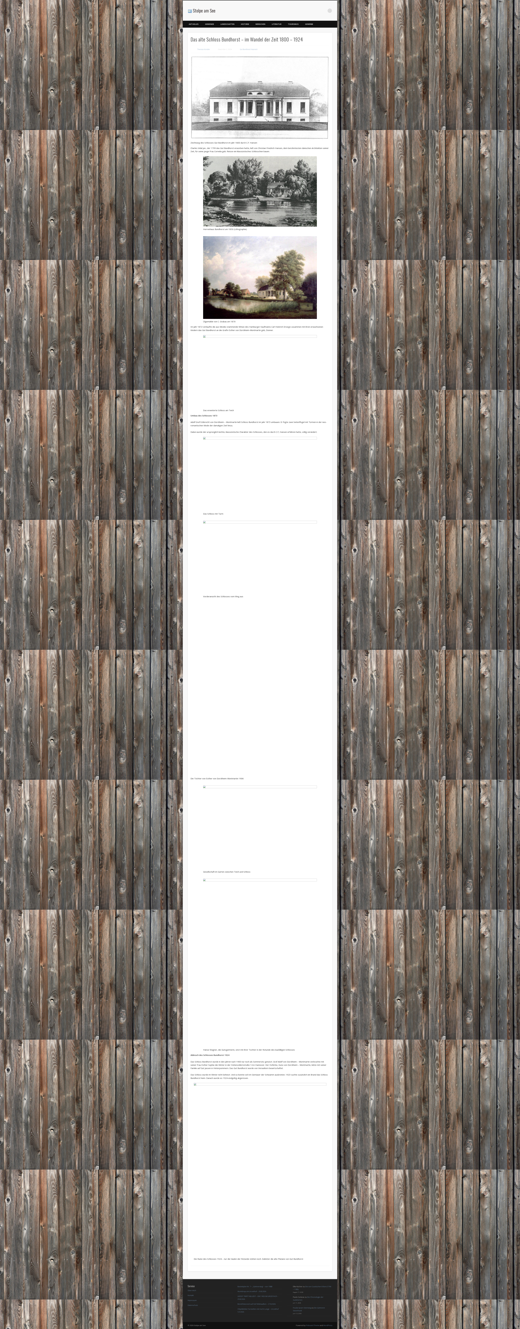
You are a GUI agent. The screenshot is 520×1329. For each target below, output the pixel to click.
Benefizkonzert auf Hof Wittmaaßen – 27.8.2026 (257, 1304)
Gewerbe (309, 24)
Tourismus (293, 24)
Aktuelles (194, 24)
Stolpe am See (204, 10)
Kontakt (191, 1296)
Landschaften (227, 24)
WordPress (327, 1326)
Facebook (324, 11)
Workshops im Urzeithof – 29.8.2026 (252, 1292)
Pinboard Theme (312, 1326)
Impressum (192, 1301)
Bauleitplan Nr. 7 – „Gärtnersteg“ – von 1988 (255, 1287)
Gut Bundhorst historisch (249, 49)
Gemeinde (209, 24)
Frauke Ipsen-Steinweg (302, 1308)
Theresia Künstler (203, 49)
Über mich (192, 1291)
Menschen (260, 24)
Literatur (276, 24)
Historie (245, 24)
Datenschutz (193, 1306)
